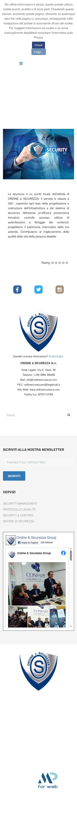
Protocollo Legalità (19, 509)
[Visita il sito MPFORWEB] (54, 780)
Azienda (46, 95)
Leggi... (38, 52)
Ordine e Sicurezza (26, 95)
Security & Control (18, 515)
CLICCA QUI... (56, 356)
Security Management (20, 503)
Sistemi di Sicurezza (18, 521)
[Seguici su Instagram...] (59, 289)
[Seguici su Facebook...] (17, 289)
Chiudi (38, 45)
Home (6, 95)
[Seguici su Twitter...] (38, 289)
